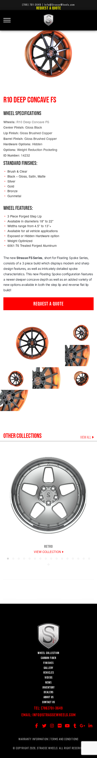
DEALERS (48, 692)
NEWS (48, 682)
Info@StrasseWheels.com (54, 715)
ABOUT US (49, 697)
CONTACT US (48, 702)
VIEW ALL (86, 437)
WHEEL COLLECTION (48, 653)
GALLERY (48, 668)
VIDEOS (49, 677)
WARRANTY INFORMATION (33, 739)
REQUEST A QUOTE (48, 303)
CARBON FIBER (48, 658)
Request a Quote (48, 8)
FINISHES (48, 663)
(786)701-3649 (52, 708)
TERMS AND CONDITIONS (64, 739)
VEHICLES (48, 672)
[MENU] (9, 17)
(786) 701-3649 (31, 4)
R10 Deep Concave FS (32, 122)
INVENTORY (48, 687)
